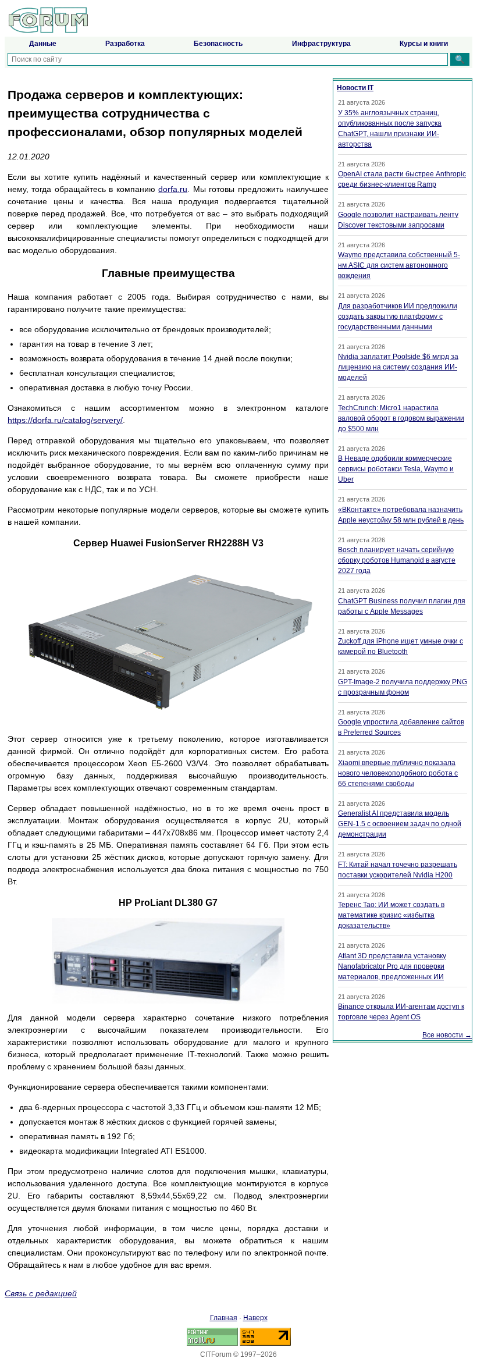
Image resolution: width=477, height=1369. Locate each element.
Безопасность (218, 44)
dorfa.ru (172, 189)
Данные (42, 44)
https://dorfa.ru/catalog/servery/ (65, 420)
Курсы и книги (424, 44)
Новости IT (355, 88)
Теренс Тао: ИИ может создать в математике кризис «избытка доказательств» (391, 915)
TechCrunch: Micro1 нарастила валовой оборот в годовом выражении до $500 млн (401, 418)
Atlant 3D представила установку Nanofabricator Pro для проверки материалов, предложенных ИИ (392, 966)
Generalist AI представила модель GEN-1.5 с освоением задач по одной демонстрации (399, 823)
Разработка (125, 44)
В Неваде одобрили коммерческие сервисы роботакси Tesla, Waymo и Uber (396, 468)
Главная (223, 1318)
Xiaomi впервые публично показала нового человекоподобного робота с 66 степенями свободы (398, 773)
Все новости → (447, 1035)
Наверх (255, 1318)
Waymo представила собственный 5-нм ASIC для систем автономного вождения (399, 265)
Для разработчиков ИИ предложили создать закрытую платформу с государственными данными (397, 316)
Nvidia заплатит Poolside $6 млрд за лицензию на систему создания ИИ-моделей (398, 367)
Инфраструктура (321, 44)
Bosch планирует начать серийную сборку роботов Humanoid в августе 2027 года (396, 560)
